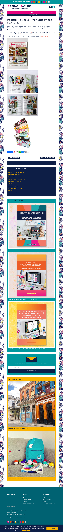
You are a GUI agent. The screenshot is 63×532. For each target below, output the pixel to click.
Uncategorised (31, 14)
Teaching (11, 190)
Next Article (14, 157)
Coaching (44, 497)
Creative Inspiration (14, 181)
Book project (12, 176)
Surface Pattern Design (15, 188)
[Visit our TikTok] (44, 2)
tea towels (23, 34)
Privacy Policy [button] (26, 530)
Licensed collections (14, 193)
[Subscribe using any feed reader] (49, 2)
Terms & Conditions (28, 503)
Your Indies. (45, 36)
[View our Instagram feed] (32, 2)
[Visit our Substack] (46, 2)
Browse (25, 494)
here (30, 32)
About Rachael (11, 494)
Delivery (25, 496)
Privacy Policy (27, 499)
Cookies (25, 501)
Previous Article (47, 157)
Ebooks (44, 501)
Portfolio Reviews (46, 499)
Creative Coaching (14, 174)
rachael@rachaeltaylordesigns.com (16, 510)
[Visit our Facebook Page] (34, 2)
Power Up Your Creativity (16, 172)
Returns (25, 497)
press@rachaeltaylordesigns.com (16, 517)
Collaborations (46, 494)
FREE (10, 183)
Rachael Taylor (13, 186)
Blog (31, 12)
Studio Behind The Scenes (16, 179)
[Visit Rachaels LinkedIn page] (41, 2)
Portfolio (44, 496)
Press (8, 496)
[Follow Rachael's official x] (36, 2)
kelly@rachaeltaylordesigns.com (16, 514)
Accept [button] (52, 528)
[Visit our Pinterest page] (39, 2)
